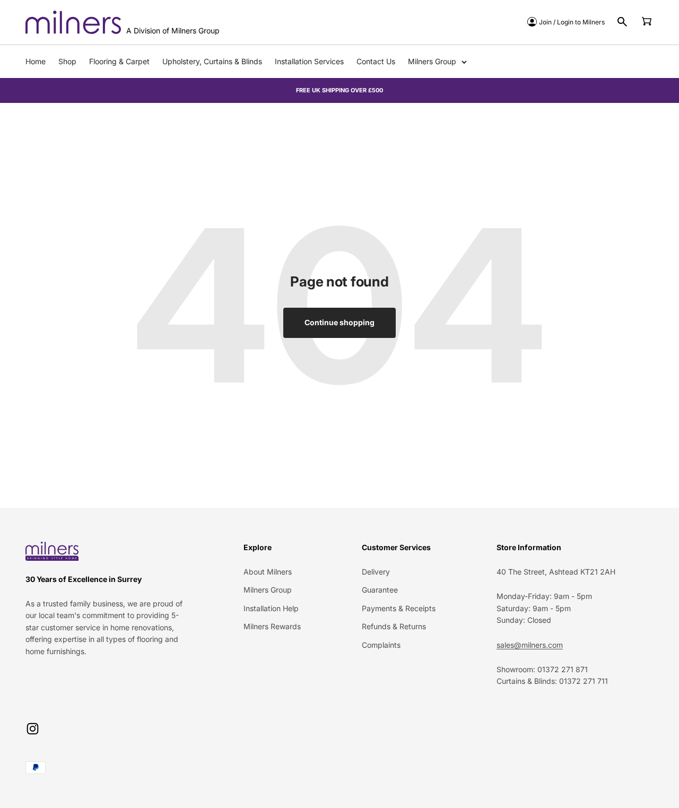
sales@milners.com (530, 644)
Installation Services (309, 61)
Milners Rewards (272, 626)
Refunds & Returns (394, 626)
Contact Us (375, 61)
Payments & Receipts (399, 608)
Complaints (381, 644)
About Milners (267, 571)
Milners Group (432, 61)
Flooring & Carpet (119, 61)
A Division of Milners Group (173, 30)
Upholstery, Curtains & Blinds (212, 61)
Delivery (376, 571)
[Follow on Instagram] (32, 729)
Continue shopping (339, 322)
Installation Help (271, 608)
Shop (67, 61)
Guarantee (380, 589)
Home (35, 61)
